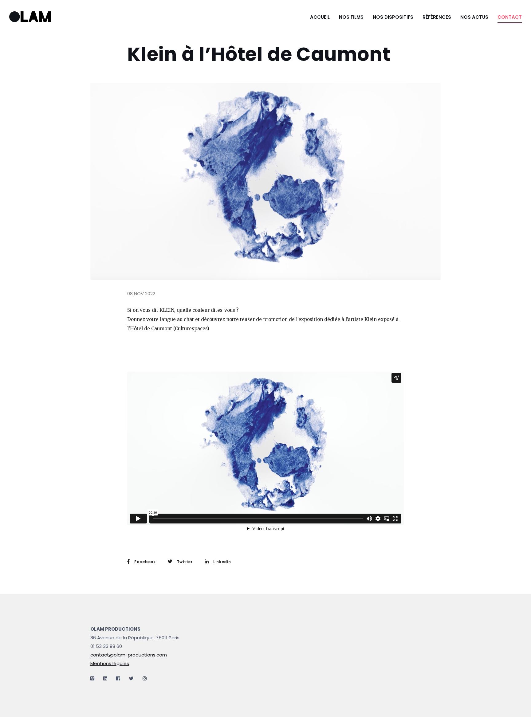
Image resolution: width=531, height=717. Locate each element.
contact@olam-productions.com (128, 655)
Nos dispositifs (393, 17)
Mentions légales (109, 663)
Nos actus (474, 17)
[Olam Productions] (39, 17)
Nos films (351, 17)
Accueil (320, 17)
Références (437, 17)
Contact (510, 17)
